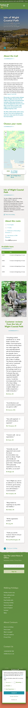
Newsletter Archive (9, 560)
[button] (6, 133)
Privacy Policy (18, 560)
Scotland (6, 610)
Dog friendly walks (8, 600)
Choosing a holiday (9, 602)
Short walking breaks (9, 595)
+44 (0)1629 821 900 (9, 651)
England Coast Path (11, 94)
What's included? (8, 632)
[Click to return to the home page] (4, 6)
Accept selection (14, 696)
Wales (5, 613)
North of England (8, 605)
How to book (7, 629)
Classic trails (7, 597)
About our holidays (9, 627)
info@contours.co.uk (9, 653)
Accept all (14, 693)
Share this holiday (10, 214)
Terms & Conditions (9, 634)
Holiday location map (9, 592)
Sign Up (14, 571)
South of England (8, 608)
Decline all (14, 699)
